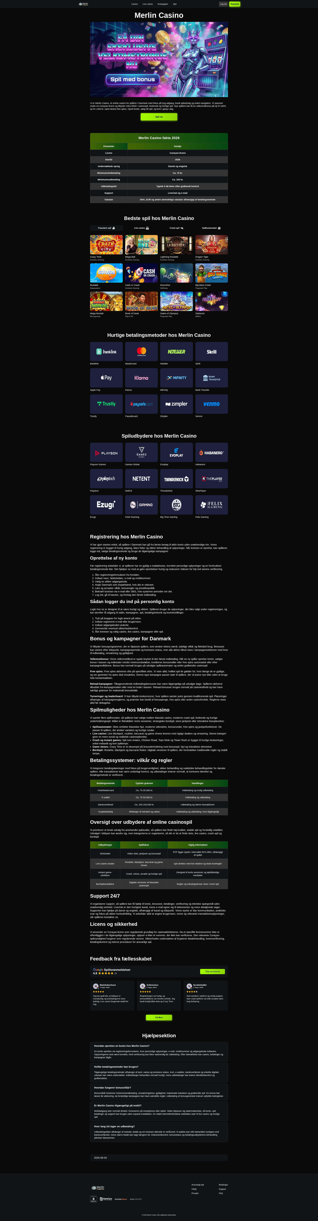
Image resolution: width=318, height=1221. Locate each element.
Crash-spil (174, 228)
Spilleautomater (209, 228)
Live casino (139, 228)
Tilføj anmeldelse (212, 971)
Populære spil (104, 228)
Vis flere (159, 1017)
